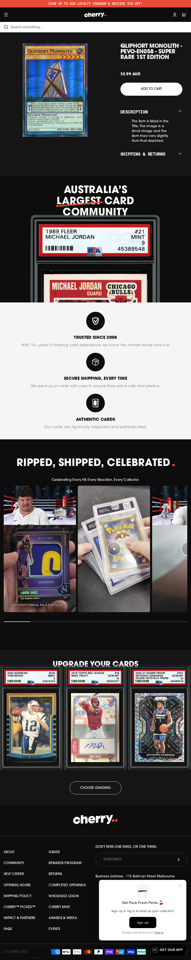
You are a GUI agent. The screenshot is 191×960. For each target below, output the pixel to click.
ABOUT (9, 852)
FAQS (8, 929)
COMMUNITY (14, 863)
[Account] (174, 14)
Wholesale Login (64, 896)
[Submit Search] (6, 27)
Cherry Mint (59, 907)
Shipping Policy (17, 896)
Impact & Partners (19, 918)
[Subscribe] (178, 859)
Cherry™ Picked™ (19, 907)
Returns (55, 874)
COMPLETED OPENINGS (67, 885)
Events (54, 929)
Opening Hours (17, 885)
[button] (167, 949)
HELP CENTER (14, 874)
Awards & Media (63, 918)
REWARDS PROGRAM (65, 863)
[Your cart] (184, 14)
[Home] (95, 14)
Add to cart (151, 89)
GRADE (54, 852)
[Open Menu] (6, 14)
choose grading (95, 788)
